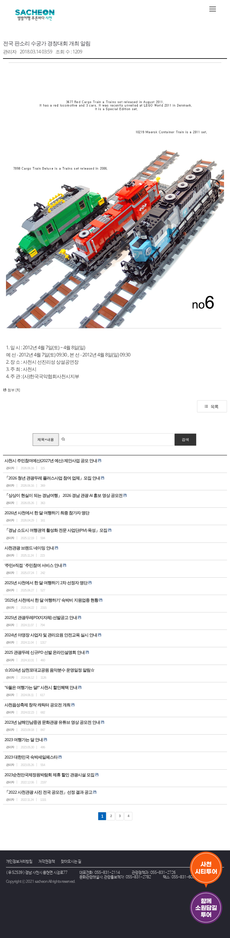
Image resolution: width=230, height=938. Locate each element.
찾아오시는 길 (71, 861)
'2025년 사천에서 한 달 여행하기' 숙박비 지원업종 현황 (51, 600)
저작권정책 (46, 861)
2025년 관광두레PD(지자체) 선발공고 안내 (40, 617)
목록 (214, 406)
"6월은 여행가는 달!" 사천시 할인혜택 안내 (40, 687)
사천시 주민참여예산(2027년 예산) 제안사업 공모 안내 (50, 460)
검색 (185, 439)
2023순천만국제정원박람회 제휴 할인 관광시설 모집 (49, 774)
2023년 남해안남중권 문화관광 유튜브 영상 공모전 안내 (52, 722)
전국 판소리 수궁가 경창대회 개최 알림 (46, 43)
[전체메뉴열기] (213, 9)
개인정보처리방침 (19, 861)
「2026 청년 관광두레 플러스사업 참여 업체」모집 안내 (52, 478)
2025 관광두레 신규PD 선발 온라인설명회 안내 (44, 652)
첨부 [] (13, 389)
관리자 (9, 51)
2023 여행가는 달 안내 (23, 739)
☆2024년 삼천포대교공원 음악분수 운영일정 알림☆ (49, 670)
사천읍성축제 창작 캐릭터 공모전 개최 (37, 705)
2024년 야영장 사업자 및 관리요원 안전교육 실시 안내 (50, 635)
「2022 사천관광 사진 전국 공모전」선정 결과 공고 (48, 792)
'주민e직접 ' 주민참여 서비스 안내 (33, 565)
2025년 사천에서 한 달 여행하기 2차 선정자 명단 (45, 582)
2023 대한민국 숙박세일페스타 (31, 757)
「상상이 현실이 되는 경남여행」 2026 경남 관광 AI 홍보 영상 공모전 (63, 495)
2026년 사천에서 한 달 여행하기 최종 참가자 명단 (46, 513)
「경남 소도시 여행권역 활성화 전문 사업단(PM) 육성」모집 (55, 530)
